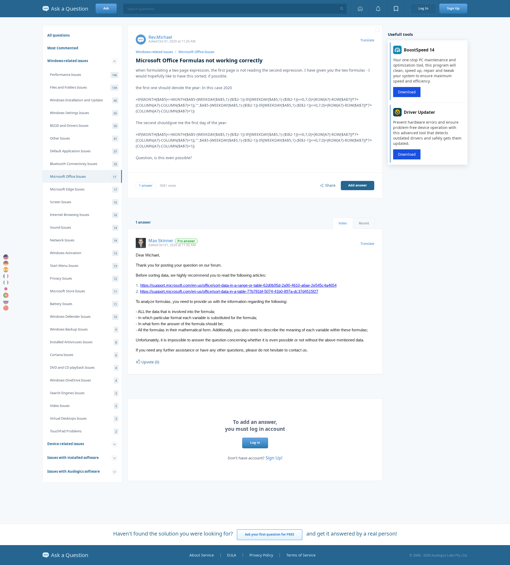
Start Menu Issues (83, 265)
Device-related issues (65, 443)
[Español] (5, 269)
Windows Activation (83, 252)
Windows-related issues (67, 60)
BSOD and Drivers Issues (83, 125)
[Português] (5, 295)
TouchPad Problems (83, 431)
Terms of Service (301, 555)
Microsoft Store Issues (83, 291)
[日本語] (5, 289)
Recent (364, 223)
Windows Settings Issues (83, 112)
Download (407, 91)
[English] (5, 257)
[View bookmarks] (396, 8)
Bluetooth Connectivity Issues (83, 163)
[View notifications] (378, 8)
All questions (58, 35)
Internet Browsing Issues (83, 214)
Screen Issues (83, 201)
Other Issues (83, 138)
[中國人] (5, 308)
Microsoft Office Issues (83, 176)
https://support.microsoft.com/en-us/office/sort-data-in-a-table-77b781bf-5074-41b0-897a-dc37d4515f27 (229, 291)
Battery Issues (83, 303)
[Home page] (360, 8)
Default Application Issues (83, 151)
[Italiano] (5, 282)
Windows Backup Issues (83, 329)
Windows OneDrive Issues (83, 380)
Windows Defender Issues (83, 316)
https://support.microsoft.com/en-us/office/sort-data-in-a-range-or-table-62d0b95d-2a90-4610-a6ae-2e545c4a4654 (238, 285)
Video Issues (83, 405)
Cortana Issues (83, 354)
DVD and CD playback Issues (83, 367)
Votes (343, 223)
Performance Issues (83, 74)
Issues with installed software (73, 457)
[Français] (5, 276)
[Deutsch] (5, 263)
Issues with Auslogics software (73, 471)
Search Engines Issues (83, 392)
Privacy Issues (83, 278)
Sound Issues (83, 227)
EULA (231, 555)
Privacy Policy (261, 555)
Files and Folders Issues (83, 87)
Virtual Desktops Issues (83, 418)
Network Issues (83, 240)
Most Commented (62, 48)
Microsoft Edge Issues (83, 189)
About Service (201, 555)
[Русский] (5, 301)
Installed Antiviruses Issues (83, 342)
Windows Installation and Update (83, 100)
